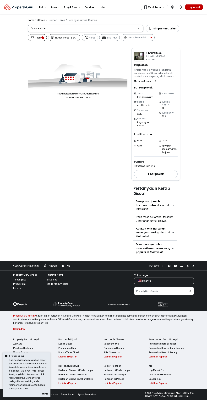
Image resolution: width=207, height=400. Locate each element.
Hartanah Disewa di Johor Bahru (75, 379)
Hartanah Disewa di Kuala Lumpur (76, 370)
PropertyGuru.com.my (24, 315)
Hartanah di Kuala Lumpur (117, 370)
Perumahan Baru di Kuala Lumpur (166, 348)
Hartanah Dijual (67, 339)
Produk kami (19, 284)
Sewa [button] (53, 7)
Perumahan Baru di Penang (163, 352)
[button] (146, 81)
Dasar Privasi (67, 394)
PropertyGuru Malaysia (26, 339)
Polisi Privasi (37, 370)
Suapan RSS (155, 379)
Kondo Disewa (111, 343)
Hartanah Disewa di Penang (72, 374)
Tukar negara (142, 275)
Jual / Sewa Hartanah (160, 374)
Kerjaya (17, 288)
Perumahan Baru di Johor (162, 343)
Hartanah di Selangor (115, 374)
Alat (151, 365)
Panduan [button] (90, 7)
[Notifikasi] (180, 7)
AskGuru (17, 343)
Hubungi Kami (55, 274)
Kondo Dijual (65, 343)
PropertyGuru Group (25, 274)
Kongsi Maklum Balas (57, 284)
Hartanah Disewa (114, 339)
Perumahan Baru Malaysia (164, 339)
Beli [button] (41, 7)
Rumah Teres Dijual (68, 352)
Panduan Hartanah (23, 348)
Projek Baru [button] (70, 7)
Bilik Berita (52, 279)
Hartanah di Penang (114, 379)
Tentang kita (19, 279)
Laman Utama (36, 20)
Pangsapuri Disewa (114, 348)
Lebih (103, 7)
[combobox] (85, 28)
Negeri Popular (112, 365)
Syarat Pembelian (87, 394)
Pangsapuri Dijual (67, 348)
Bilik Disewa (110, 352)
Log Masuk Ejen (157, 370)
